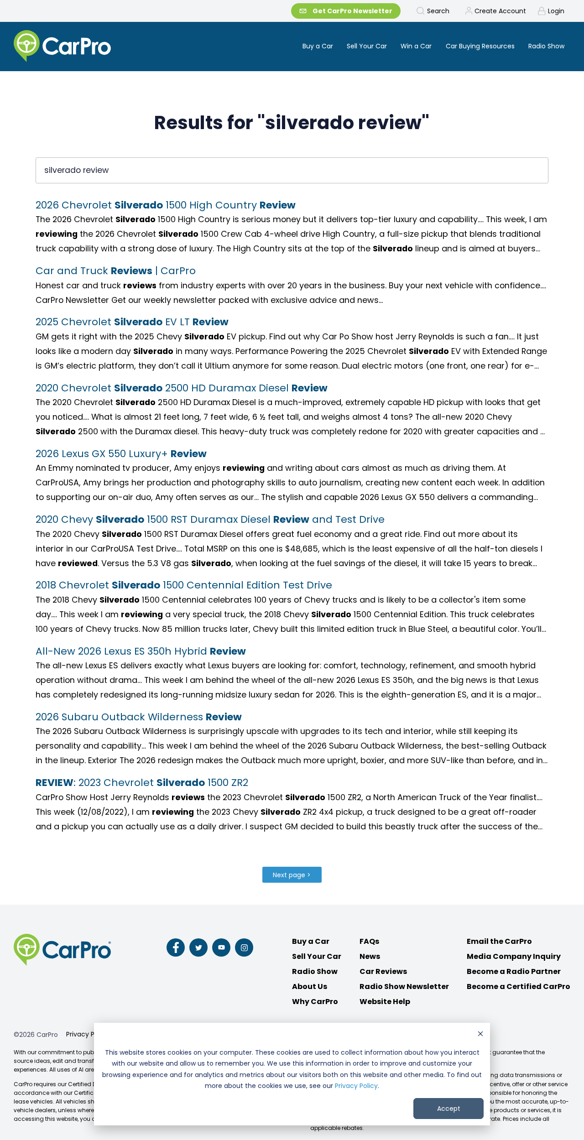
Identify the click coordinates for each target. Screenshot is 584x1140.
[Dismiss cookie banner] (480, 1035)
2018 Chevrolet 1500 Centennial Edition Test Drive (184, 585)
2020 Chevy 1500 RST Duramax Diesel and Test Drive (210, 519)
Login (556, 11)
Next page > (292, 875)
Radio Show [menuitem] (546, 46)
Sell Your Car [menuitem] (367, 46)
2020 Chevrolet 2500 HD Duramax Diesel (182, 388)
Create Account (500, 11)
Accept (448, 1108)
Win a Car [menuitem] (416, 46)
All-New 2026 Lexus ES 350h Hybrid (141, 651)
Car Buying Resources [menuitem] (480, 46)
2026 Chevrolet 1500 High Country (166, 205)
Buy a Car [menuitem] (317, 46)
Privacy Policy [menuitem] (87, 1034)
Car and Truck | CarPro (116, 271)
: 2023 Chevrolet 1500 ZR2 (142, 783)
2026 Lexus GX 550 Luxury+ (121, 454)
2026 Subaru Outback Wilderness (139, 717)
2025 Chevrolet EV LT (132, 322)
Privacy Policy (356, 1085)
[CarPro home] (96, 46)
